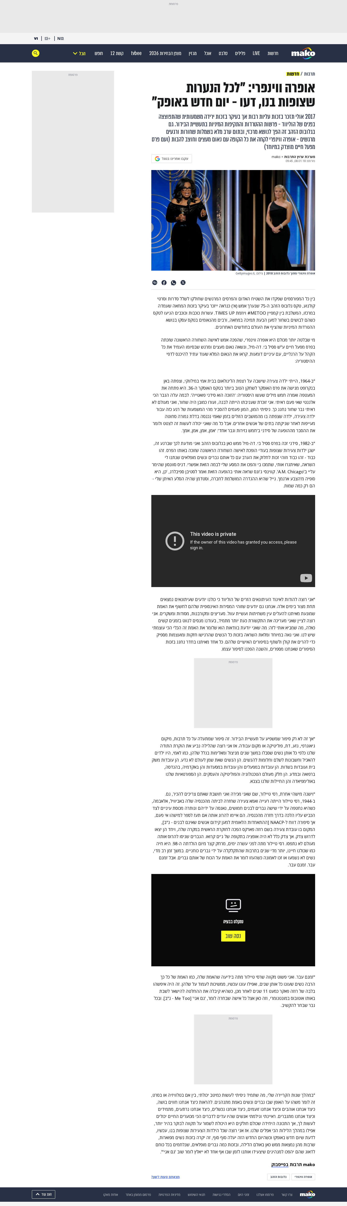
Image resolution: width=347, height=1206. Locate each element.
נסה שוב (233, 936)
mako (276, 156)
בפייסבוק (279, 1164)
